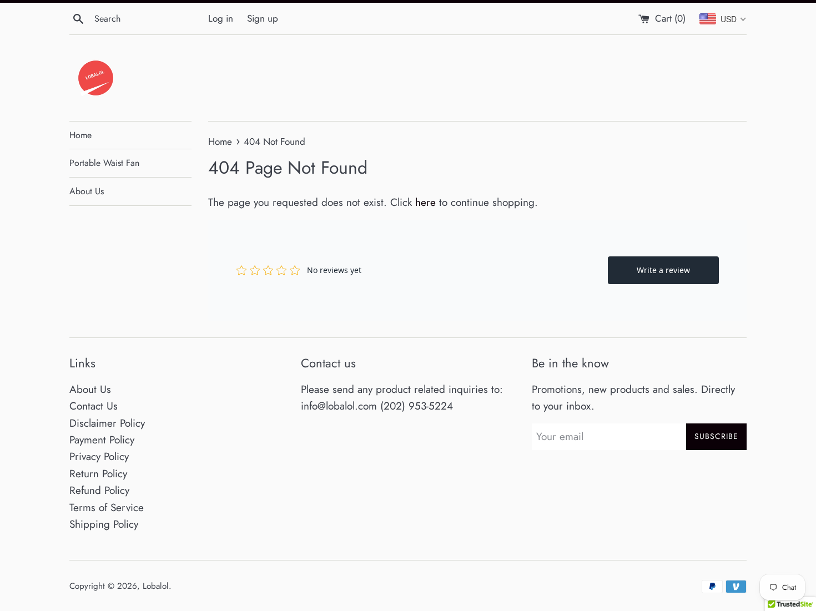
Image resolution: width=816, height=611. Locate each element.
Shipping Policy (103, 524)
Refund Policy (99, 490)
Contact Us (93, 405)
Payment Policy (101, 439)
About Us (86, 191)
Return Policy (98, 473)
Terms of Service (106, 507)
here (425, 202)
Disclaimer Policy (107, 423)
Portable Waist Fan (104, 162)
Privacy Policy (99, 456)
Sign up (262, 18)
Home (80, 135)
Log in (220, 18)
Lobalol (156, 586)
